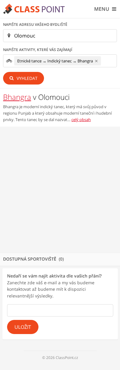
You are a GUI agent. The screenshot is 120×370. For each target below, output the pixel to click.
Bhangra (17, 97)
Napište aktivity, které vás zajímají (37, 49)
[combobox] (60, 60)
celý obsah (81, 119)
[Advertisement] (60, 190)
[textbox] (104, 61)
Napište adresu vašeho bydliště (35, 24)
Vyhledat (26, 78)
